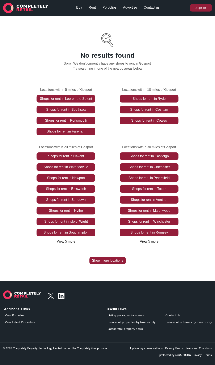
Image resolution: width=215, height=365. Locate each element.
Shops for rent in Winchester (149, 221)
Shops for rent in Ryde (149, 98)
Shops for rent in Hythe (66, 210)
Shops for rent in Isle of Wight (66, 221)
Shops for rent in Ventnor (149, 199)
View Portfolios (14, 315)
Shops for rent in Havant (66, 156)
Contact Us (172, 315)
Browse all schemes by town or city (188, 322)
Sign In (200, 7)
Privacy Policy (174, 348)
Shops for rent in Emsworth (66, 189)
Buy (79, 7)
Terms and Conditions (198, 348)
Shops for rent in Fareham (66, 131)
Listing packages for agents (126, 315)
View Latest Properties (20, 322)
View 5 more (66, 241)
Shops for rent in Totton (149, 189)
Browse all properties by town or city (131, 322)
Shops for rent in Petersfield (149, 178)
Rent (92, 7)
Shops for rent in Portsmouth (66, 120)
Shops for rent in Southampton (66, 232)
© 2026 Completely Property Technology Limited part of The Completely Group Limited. (56, 348)
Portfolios (109, 7)
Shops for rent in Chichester (149, 167)
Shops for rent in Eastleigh (149, 156)
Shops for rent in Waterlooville (66, 167)
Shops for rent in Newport (66, 178)
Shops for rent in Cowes (149, 120)
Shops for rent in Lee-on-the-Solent (66, 98)
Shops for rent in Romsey (149, 232)
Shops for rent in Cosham (149, 109)
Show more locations (107, 260)
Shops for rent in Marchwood (149, 210)
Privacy (197, 355)
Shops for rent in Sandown (66, 199)
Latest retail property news (125, 328)
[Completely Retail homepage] (22, 296)
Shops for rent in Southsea (66, 109)
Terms (208, 355)
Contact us (152, 7)
